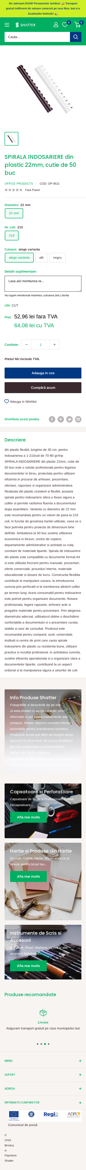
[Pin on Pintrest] (61, 419)
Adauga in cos (43, 373)
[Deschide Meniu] (7, 25)
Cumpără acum (43, 387)
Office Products (19, 183)
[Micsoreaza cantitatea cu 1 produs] (26, 344)
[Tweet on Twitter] (69, 419)
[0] (77, 24)
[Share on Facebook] (52, 419)
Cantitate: (12, 344)
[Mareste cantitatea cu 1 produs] (54, 344)
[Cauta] (75, 37)
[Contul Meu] (56, 24)
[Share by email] (78, 419)
